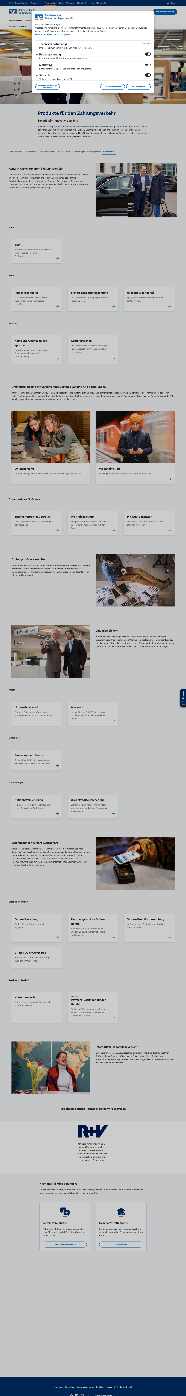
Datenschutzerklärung (46, 34)
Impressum (67, 34)
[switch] (148, 54)
